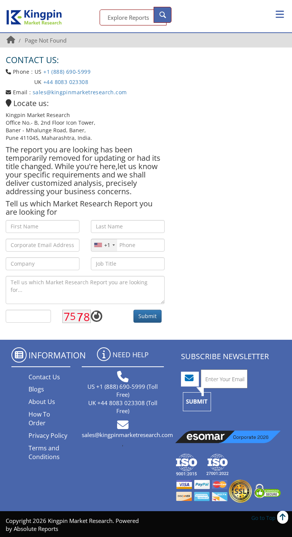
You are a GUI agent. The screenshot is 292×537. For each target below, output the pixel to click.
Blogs (36, 389)
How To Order (39, 418)
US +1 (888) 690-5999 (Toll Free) (122, 390)
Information (57, 355)
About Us (42, 402)
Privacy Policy (48, 435)
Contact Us (44, 377)
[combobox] (104, 245)
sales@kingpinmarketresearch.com (80, 92)
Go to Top (264, 517)
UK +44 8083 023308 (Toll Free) (122, 407)
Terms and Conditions (44, 452)
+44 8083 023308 (65, 82)
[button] (280, 14)
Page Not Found (46, 40)
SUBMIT (197, 401)
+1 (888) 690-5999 (66, 71)
